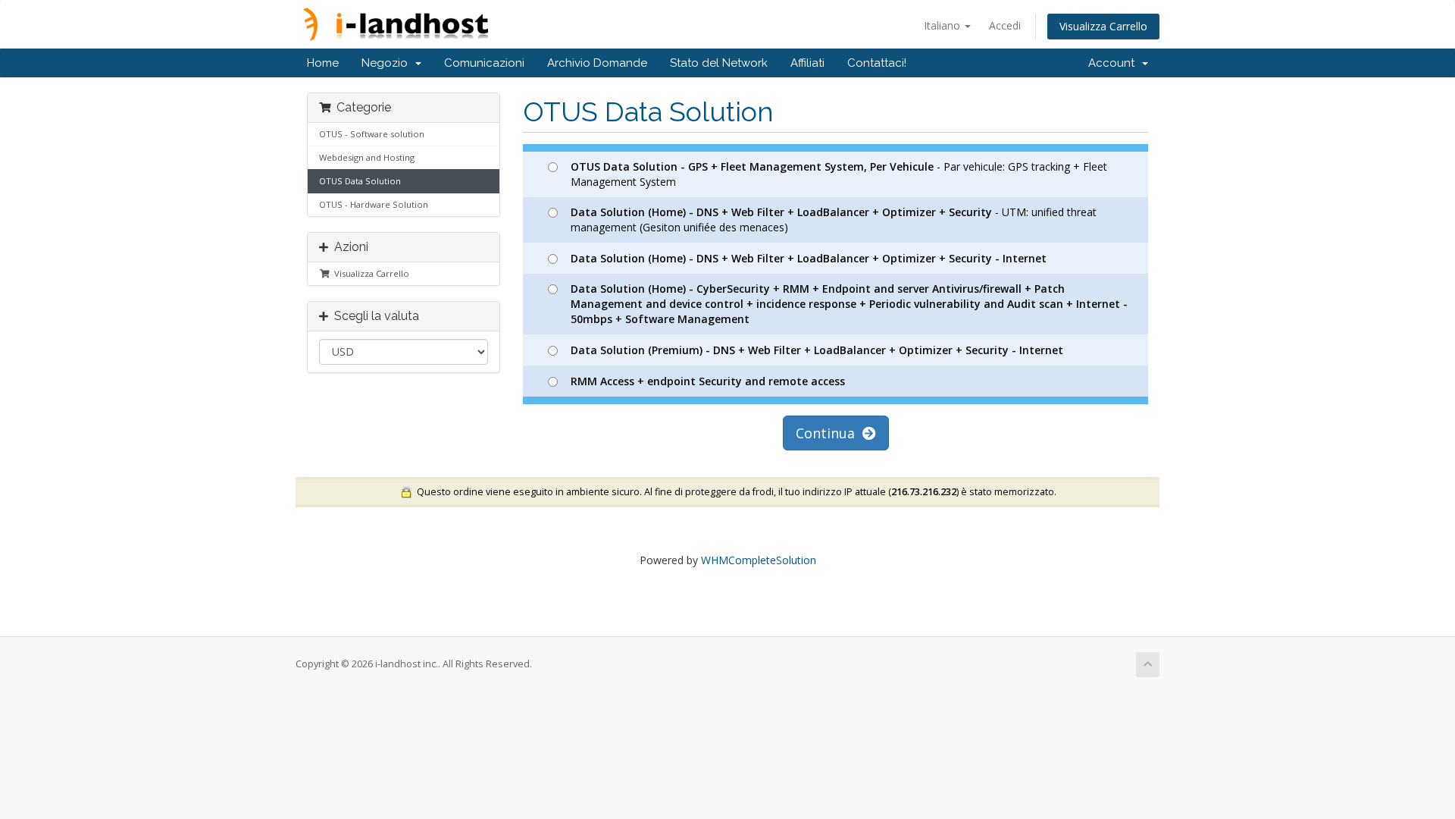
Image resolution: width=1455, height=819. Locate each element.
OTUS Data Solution (360, 181)
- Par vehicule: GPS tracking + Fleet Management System (839, 174)
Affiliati (807, 63)
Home (323, 63)
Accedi (1005, 25)
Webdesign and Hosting (367, 157)
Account (1114, 63)
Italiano (943, 25)
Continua (829, 433)
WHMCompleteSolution (758, 560)
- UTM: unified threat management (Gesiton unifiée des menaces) (834, 219)
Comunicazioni (484, 63)
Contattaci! (876, 63)
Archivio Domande (597, 63)
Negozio (387, 63)
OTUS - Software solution (371, 134)
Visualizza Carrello (1103, 26)
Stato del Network (719, 63)
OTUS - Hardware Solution (373, 204)
